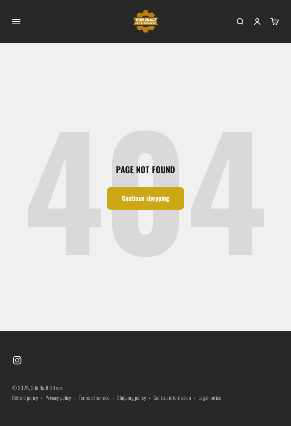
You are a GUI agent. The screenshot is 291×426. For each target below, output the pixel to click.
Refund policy (25, 397)
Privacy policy (58, 397)
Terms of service (94, 397)
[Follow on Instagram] (17, 360)
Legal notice (210, 397)
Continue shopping (145, 198)
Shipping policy (131, 397)
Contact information (172, 397)
